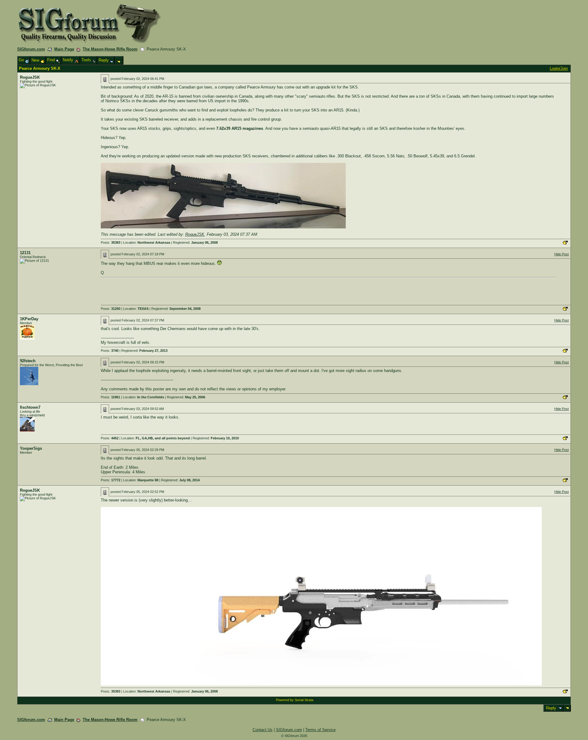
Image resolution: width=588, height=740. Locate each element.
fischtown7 (30, 407)
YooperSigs (31, 448)
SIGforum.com (31, 49)
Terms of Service (320, 729)
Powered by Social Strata (294, 700)
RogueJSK (30, 77)
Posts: (110, 242)
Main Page (64, 49)
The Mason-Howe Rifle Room (110, 49)
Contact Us (263, 729)
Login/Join (559, 68)
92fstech (28, 361)
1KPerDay (29, 319)
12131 (25, 252)
